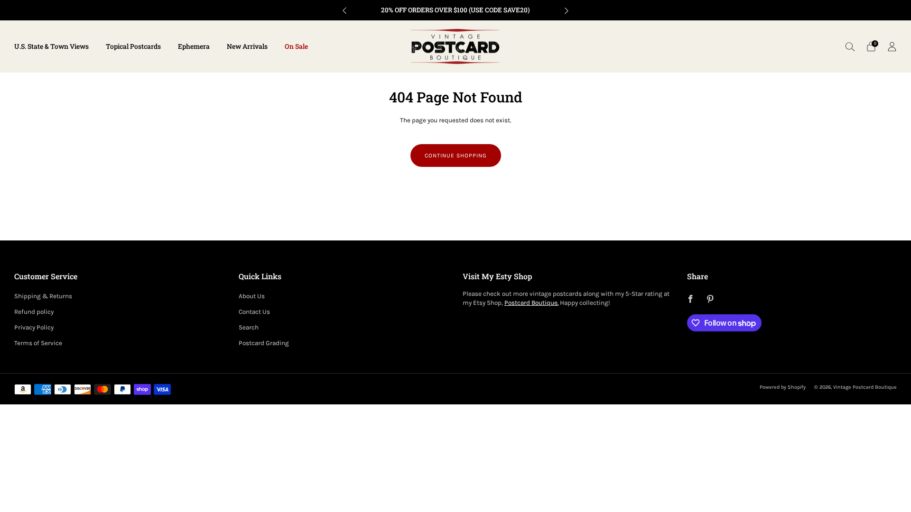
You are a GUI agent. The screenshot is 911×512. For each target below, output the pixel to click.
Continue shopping (456, 155)
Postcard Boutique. (531, 302)
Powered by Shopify (783, 387)
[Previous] (344, 10)
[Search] (850, 46)
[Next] (566, 10)
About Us (252, 296)
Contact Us (254, 311)
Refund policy (34, 311)
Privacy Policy (34, 327)
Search (249, 327)
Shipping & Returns (43, 296)
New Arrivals (247, 46)
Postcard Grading (264, 343)
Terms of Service (38, 343)
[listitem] (455, 10)
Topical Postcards (133, 46)
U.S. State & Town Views (51, 46)
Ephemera (194, 46)
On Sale (296, 46)
